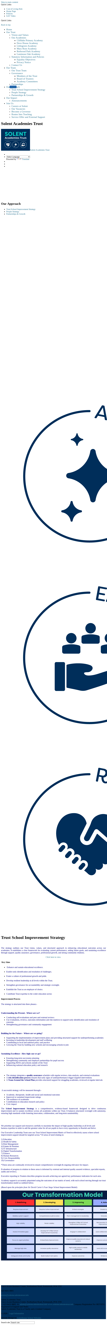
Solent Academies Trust (39, 150)
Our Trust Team (18, 70)
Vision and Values (20, 35)
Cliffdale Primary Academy (30, 40)
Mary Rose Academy (27, 48)
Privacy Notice (24, 62)
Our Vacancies (18, 109)
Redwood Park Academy (28, 51)
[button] (12, 20)
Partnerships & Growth (22, 95)
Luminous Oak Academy (28, 54)
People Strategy (18, 92)
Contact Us (16, 65)
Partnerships (17, 84)
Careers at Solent (19, 106)
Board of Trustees (25, 78)
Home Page (11, 11)
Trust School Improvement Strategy (28, 89)
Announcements (19, 100)
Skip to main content (9, 2)
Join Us (9, 103)
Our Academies (18, 37)
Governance (17, 73)
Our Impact (11, 98)
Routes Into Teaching (21, 114)
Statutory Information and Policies (27, 57)
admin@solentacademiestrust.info (15, 1295)
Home (9, 29)
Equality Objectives (26, 59)
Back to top (6, 25)
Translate (25, 159)
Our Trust (10, 32)
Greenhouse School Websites (29, 1318)
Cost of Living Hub (14, 9)
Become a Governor (21, 111)
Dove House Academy (27, 43)
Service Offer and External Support (28, 117)
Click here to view (53, 957)
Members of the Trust (27, 76)
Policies (9, 14)
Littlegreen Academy (27, 46)
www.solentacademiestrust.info (61, 1304)
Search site (5, 1322)
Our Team (11, 67)
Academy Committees (27, 81)
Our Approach (13, 87)
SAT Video (11, 16)
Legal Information (16, 1313)
